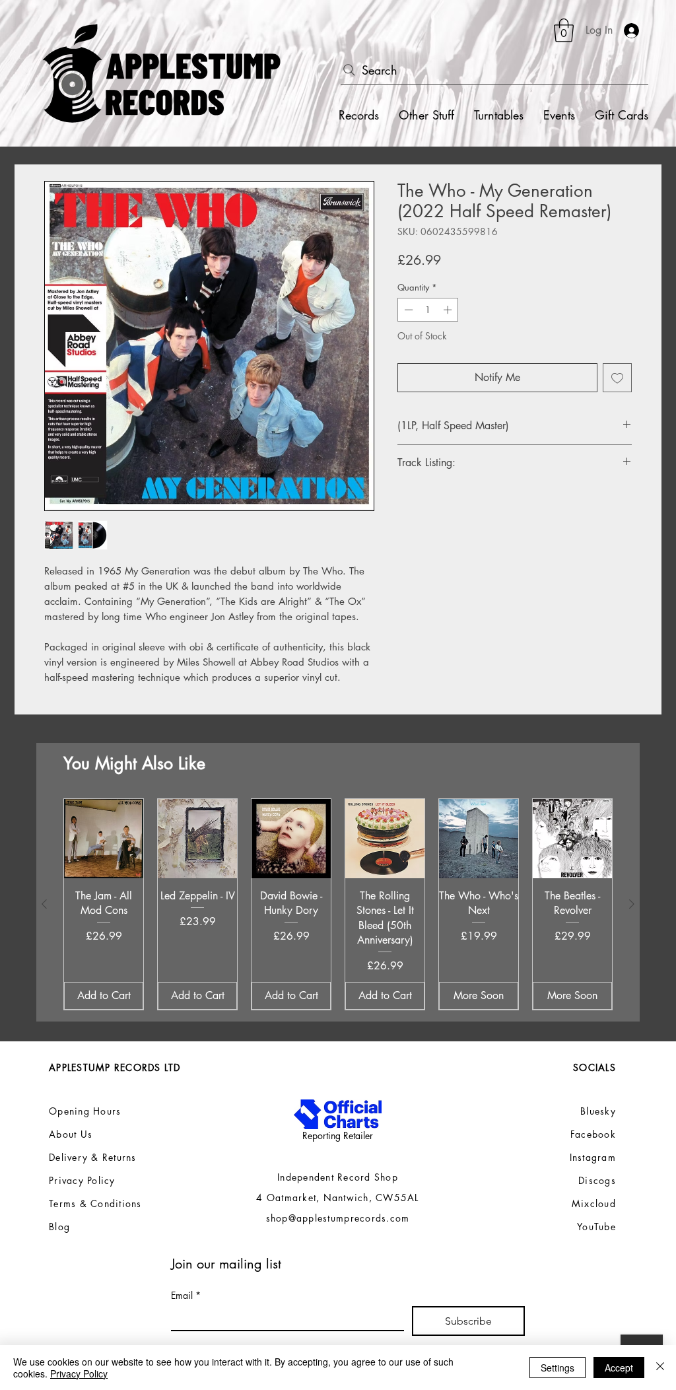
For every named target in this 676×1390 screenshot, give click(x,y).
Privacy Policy (79, 1373)
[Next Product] (632, 904)
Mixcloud (594, 1203)
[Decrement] (407, 309)
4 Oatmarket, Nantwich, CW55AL (337, 1197)
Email (186, 1295)
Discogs (597, 1180)
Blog (59, 1226)
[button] (564, 30)
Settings (557, 1367)
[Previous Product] (44, 904)
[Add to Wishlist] (617, 377)
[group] (338, 904)
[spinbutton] (428, 309)
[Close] (660, 1367)
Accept (619, 1367)
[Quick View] (103, 838)
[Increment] (449, 309)
